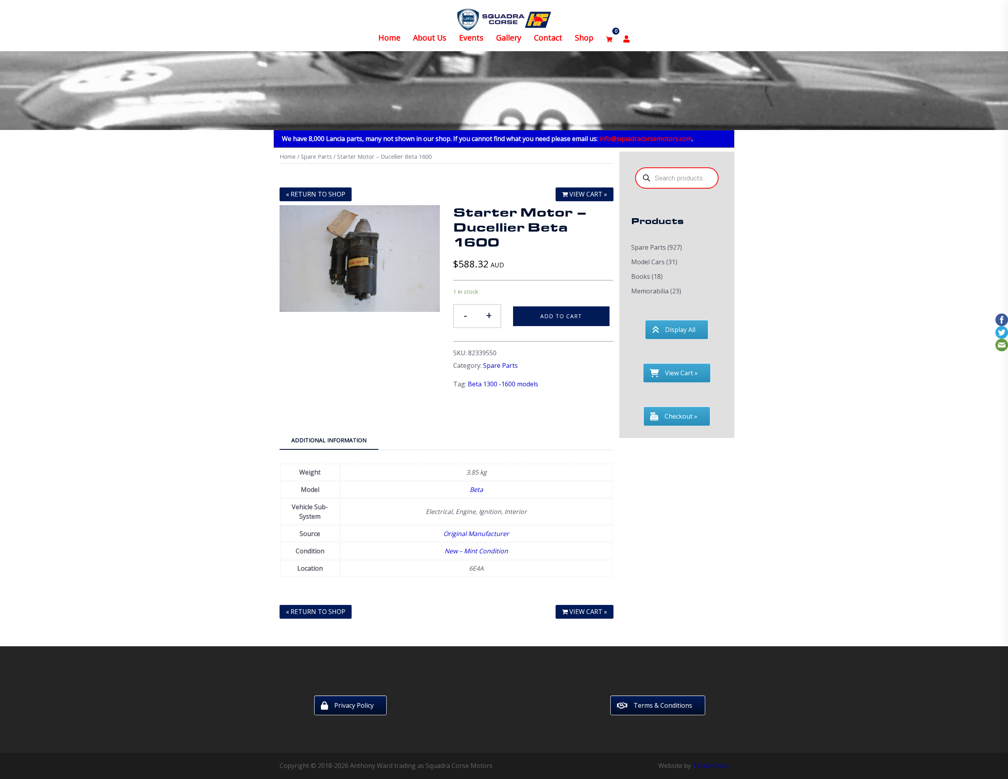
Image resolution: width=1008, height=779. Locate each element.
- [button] (465, 315)
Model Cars (648, 262)
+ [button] (488, 315)
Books (640, 276)
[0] (609, 38)
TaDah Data (710, 765)
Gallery (508, 37)
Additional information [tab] (329, 440)
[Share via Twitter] (1001, 331)
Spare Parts (316, 156)
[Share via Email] (1001, 344)
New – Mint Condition (476, 551)
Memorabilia (650, 291)
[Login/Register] (626, 38)
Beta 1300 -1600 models (503, 384)
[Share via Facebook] (1001, 319)
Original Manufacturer (476, 533)
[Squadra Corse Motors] (504, 19)
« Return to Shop (315, 194)
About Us (430, 37)
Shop (584, 37)
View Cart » (587, 194)
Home (389, 37)
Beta (476, 489)
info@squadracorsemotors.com (645, 138)
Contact (548, 37)
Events (471, 37)
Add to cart (561, 316)
